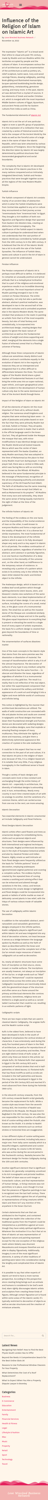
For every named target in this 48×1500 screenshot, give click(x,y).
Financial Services (10, 1419)
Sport (4, 1455)
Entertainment (9, 1410)
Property (6, 1446)
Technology (7, 1459)
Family (5, 1414)
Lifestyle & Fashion (10, 1432)
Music (4, 1441)
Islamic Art (36, 115)
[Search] (43, 1335)
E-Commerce (8, 1401)
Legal (4, 1428)
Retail (4, 1450)
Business (6, 1396)
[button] (20, 5)
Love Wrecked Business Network (19, 37)
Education (6, 1405)
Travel (4, 1464)
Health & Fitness (9, 1423)
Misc (4, 1437)
